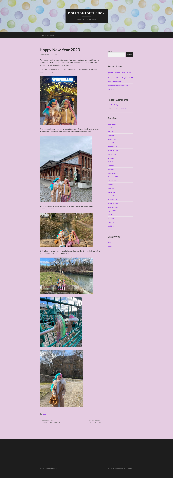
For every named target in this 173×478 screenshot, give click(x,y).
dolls (42, 35)
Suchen (110, 51)
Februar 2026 (112, 139)
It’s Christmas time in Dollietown (50, 421)
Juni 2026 (111, 128)
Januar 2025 (111, 169)
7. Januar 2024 (45, 54)
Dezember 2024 (112, 173)
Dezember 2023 (112, 199)
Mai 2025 (111, 162)
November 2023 (113, 203)
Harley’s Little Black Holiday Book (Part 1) (120, 78)
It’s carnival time (95, 421)
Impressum (51, 35)
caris (55, 54)
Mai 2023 (111, 222)
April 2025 (111, 165)
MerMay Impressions (114, 81)
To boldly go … (112, 89)
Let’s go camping (119, 105)
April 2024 (111, 188)
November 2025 (113, 150)
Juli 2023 (110, 214)
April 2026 (111, 135)
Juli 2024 (110, 184)
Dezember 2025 (112, 146)
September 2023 (113, 207)
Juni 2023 (111, 218)
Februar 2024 (112, 192)
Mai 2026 (111, 131)
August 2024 (112, 180)
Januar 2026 (111, 143)
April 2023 (111, 226)
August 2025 (112, 154)
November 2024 (113, 177)
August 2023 (112, 211)
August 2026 (112, 124)
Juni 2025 (111, 158)
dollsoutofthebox (86, 13)
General (110, 246)
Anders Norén (121, 468)
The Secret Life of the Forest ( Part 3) (119, 85)
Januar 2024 (111, 196)
